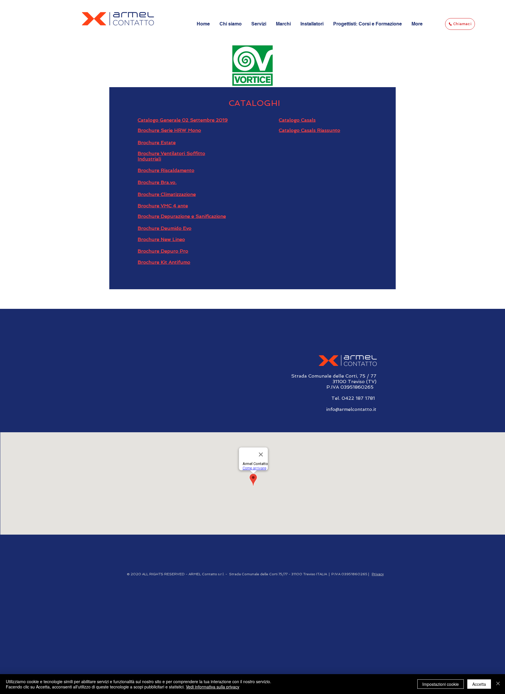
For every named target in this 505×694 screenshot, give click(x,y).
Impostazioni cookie (440, 684)
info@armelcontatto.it (351, 409)
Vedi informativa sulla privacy (212, 687)
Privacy (378, 574)
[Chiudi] (497, 684)
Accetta (479, 684)
